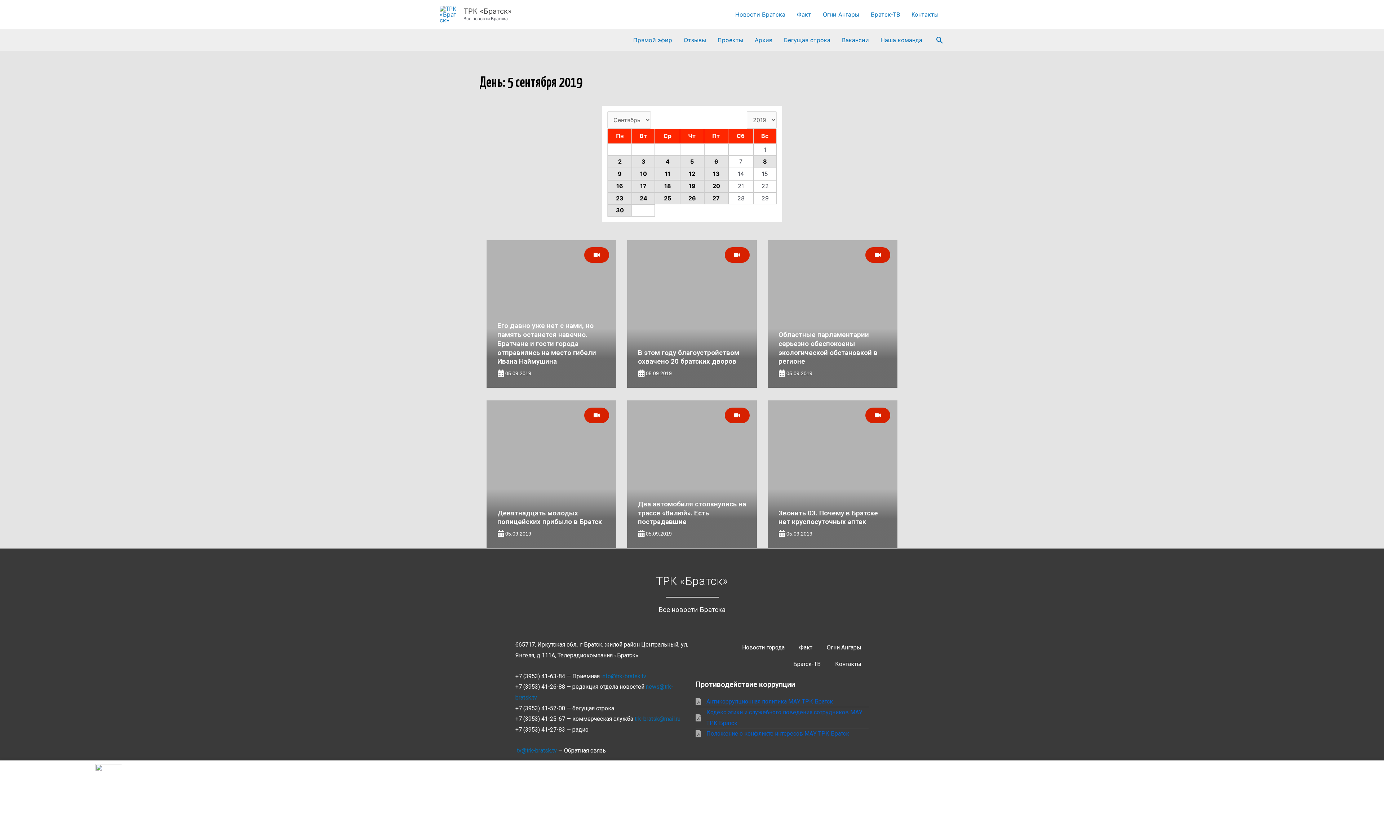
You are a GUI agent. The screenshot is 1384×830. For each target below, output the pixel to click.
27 (716, 198)
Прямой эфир (652, 40)
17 (643, 186)
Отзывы (695, 40)
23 (620, 198)
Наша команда (901, 40)
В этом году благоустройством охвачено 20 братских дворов (688, 357)
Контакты (925, 14)
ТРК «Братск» (487, 11)
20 (716, 186)
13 (716, 173)
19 (692, 186)
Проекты (730, 40)
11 (667, 173)
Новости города (763, 647)
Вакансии (855, 40)
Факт (804, 14)
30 (620, 210)
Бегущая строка (807, 40)
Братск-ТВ (885, 14)
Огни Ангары (841, 14)
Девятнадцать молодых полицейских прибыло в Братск (549, 517)
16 (619, 186)
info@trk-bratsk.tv (623, 676)
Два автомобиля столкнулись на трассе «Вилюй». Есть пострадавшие (692, 513)
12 (692, 173)
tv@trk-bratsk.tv (537, 750)
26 (692, 198)
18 (667, 186)
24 (643, 198)
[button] (939, 40)
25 (667, 198)
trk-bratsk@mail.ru (657, 718)
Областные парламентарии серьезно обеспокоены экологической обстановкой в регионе (828, 347)
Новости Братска (760, 14)
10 (643, 173)
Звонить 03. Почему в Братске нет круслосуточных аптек (828, 517)
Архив (763, 40)
